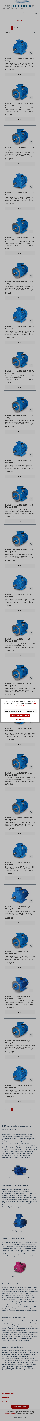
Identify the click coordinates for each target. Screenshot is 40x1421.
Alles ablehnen (30, 711)
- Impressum (20, 719)
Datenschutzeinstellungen (13, 711)
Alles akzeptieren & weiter (20, 715)
